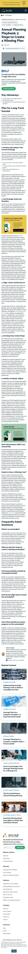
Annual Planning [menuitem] (7, 889)
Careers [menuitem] (5, 920)
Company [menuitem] (6, 905)
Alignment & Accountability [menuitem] (10, 884)
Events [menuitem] (5, 931)
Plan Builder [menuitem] (6, 858)
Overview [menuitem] (5, 856)
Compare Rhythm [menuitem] (8, 861)
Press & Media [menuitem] (7, 911)
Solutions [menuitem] (6, 880)
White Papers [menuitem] (6, 934)
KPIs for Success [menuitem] (7, 895)
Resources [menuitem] (6, 925)
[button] (3, 48)
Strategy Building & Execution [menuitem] (11, 886)
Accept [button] (14, 951)
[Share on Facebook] (5, 71)
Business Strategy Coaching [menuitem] (11, 875)
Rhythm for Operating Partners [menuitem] (11, 900)
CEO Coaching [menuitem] (7, 873)
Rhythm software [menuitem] (8, 852)
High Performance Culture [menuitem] (10, 892)
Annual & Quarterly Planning (9, 22)
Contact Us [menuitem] (6, 917)
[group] (14, 48)
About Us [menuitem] (5, 909)
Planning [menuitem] (6, 866)
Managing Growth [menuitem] (8, 897)
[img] (22, 48)
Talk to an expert (9, 89)
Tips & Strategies (6, 25)
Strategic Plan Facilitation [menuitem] (10, 870)
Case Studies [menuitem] (6, 914)
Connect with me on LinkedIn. (15, 660)
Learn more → (24, 4)
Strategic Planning (18, 25)
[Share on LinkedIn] (2, 71)
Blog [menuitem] (4, 928)
